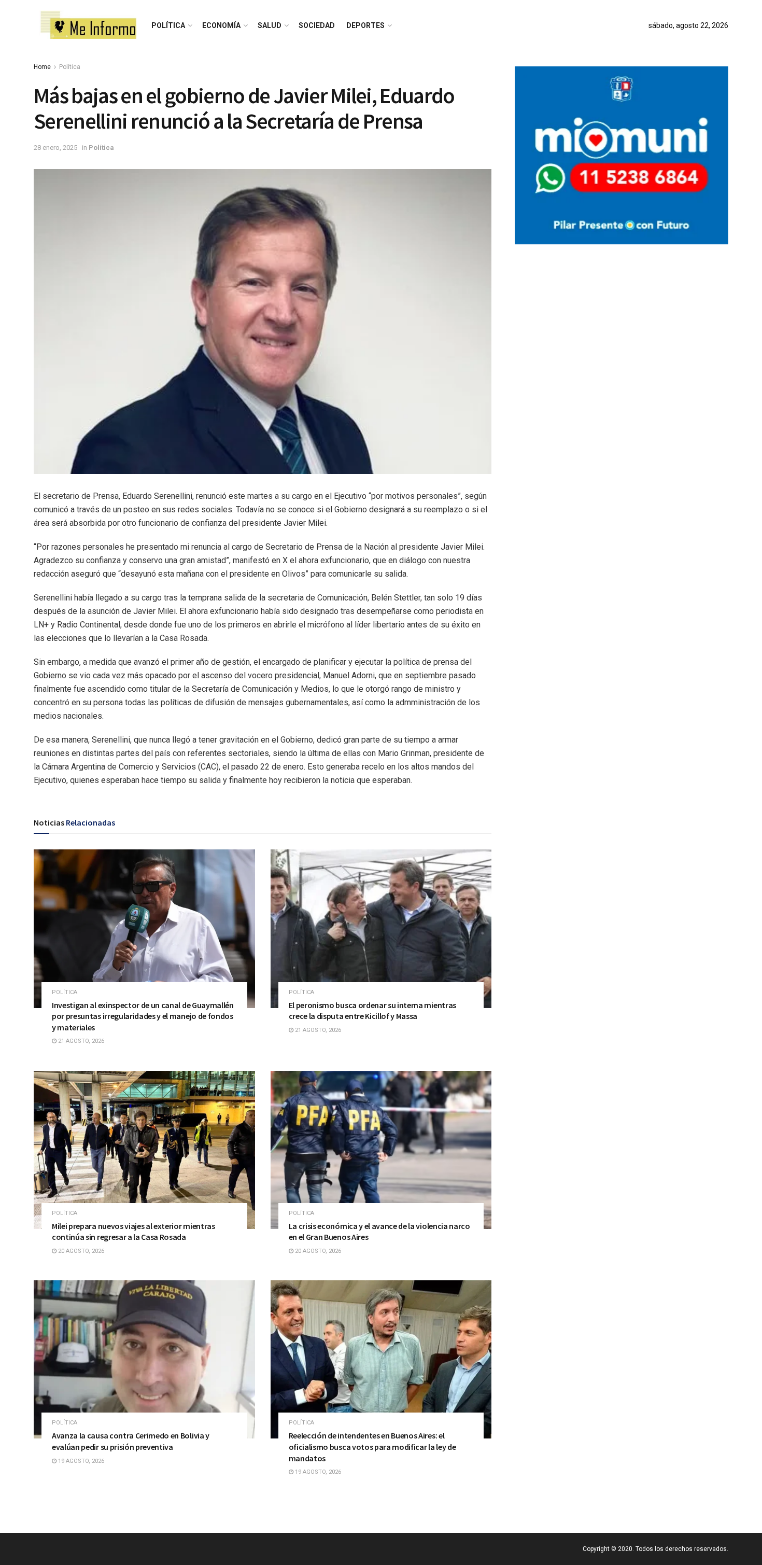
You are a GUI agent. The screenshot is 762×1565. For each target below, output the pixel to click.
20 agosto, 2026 (80, 1251)
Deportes (365, 25)
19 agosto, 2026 (80, 1461)
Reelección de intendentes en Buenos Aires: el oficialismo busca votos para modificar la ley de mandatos (372, 1446)
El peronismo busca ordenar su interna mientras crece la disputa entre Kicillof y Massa (372, 1011)
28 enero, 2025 (55, 147)
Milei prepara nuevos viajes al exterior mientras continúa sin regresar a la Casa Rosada (133, 1231)
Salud (269, 25)
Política (168, 25)
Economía (221, 25)
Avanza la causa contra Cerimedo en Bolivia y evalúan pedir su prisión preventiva (130, 1441)
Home (42, 67)
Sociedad (317, 25)
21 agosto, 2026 (80, 1041)
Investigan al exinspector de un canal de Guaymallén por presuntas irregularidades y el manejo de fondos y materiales (143, 1016)
